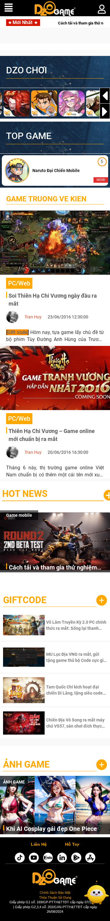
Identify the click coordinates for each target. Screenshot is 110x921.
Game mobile (19, 515)
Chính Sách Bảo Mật (55, 892)
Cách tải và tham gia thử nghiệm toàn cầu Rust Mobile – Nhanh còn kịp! (56, 568)
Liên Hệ (39, 844)
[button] (105, 111)
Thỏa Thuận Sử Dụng (55, 897)
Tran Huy (33, 316)
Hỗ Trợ (72, 844)
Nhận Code (68, 625)
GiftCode (24, 600)
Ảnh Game (26, 764)
